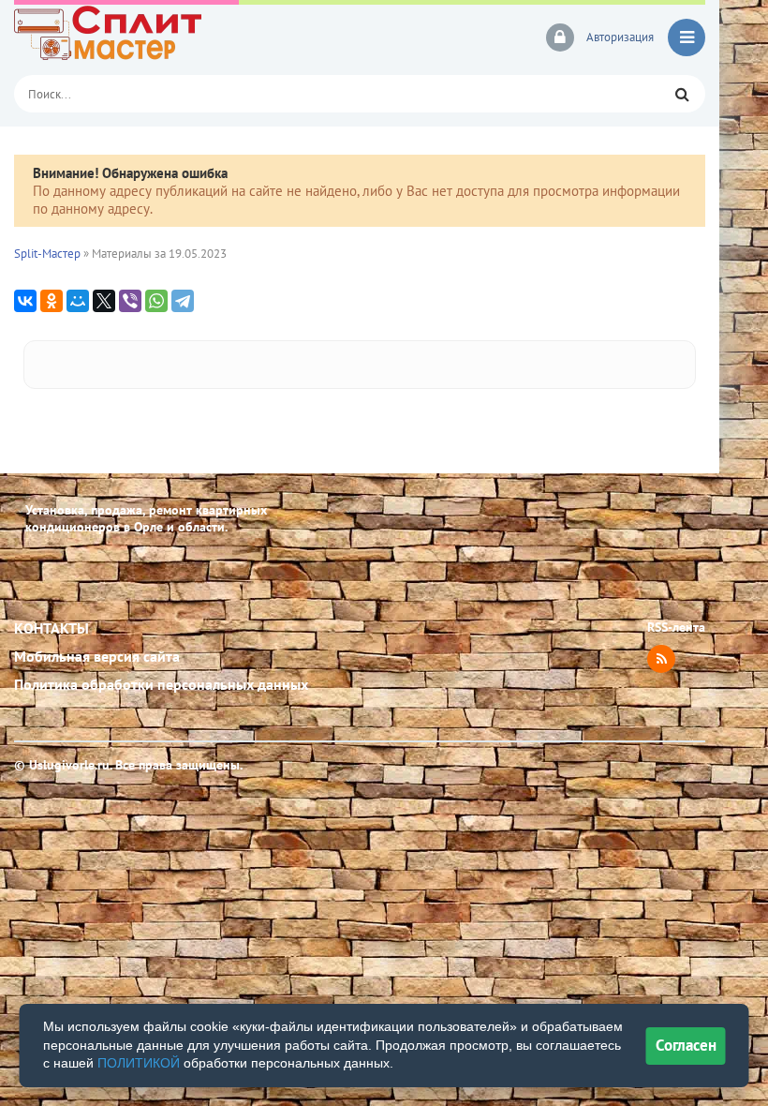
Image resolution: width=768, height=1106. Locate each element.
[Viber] (130, 301)
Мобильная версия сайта (97, 656)
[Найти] (682, 93)
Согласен (686, 1045)
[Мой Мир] (77, 301)
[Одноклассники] (51, 301)
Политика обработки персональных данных (161, 684)
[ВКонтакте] (25, 301)
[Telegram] (182, 301)
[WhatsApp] (156, 301)
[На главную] (145, 37)
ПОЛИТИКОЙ (138, 1062)
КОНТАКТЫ (51, 628)
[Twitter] (104, 301)
